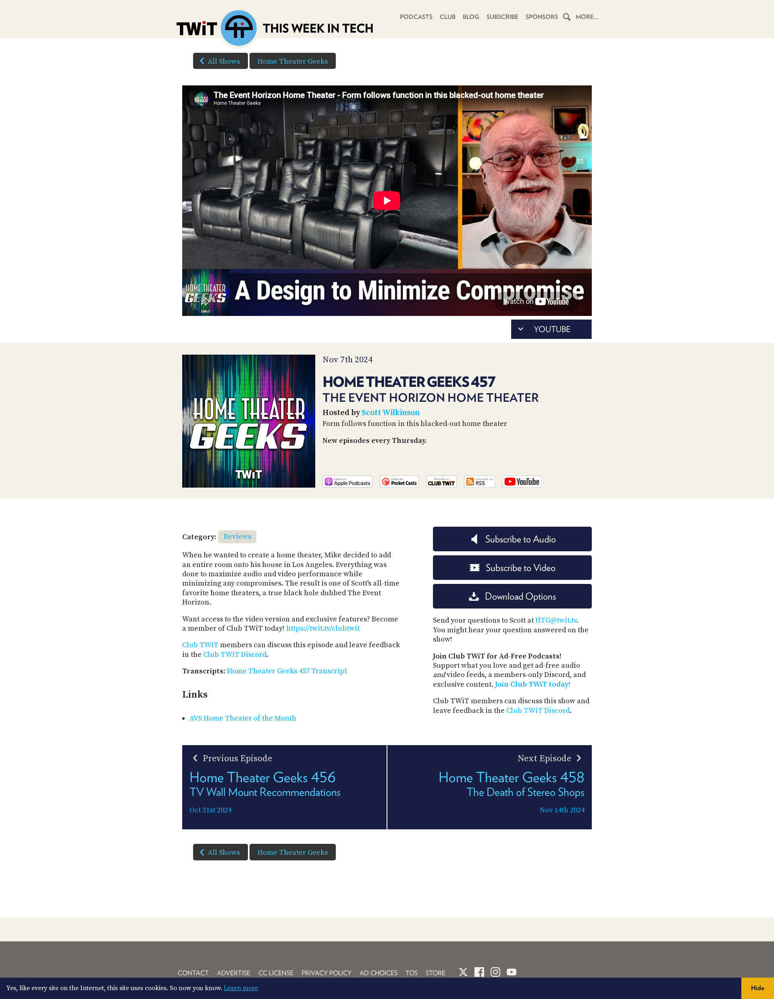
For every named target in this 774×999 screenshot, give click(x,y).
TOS (412, 973)
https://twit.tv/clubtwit (323, 628)
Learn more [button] (241, 988)
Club (448, 17)
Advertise (233, 973)
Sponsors (542, 17)
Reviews (237, 536)
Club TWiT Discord (234, 654)
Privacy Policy (327, 973)
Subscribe (502, 17)
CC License (275, 973)
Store (435, 973)
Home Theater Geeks (293, 61)
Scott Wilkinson (391, 413)
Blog (471, 17)
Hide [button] (757, 988)
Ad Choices (378, 973)
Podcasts (416, 17)
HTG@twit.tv (555, 620)
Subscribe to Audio (520, 539)
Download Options (520, 596)
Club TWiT (200, 645)
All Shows (224, 61)
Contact (193, 973)
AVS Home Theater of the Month (242, 718)
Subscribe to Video (521, 567)
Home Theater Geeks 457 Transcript (287, 671)
